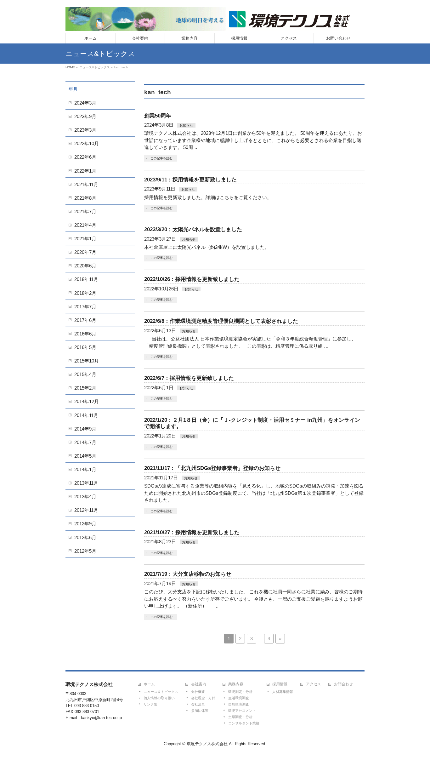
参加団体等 (199, 710)
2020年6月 (85, 265)
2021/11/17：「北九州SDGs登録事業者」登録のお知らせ (212, 468)
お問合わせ (343, 684)
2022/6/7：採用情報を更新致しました (189, 378)
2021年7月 (85, 211)
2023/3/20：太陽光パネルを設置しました (193, 229)
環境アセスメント (242, 710)
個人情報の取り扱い (159, 698)
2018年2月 (85, 293)
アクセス (313, 684)
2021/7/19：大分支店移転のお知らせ (187, 574)
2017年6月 (85, 320)
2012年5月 (85, 551)
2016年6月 (85, 333)
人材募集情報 (282, 692)
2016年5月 (85, 347)
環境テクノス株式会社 (207, 743)
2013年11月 (86, 483)
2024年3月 (85, 103)
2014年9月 (85, 428)
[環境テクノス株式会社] (207, 24)
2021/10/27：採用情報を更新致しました (192, 532)
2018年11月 (86, 279)
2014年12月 (86, 401)
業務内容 (235, 684)
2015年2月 (85, 388)
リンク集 (150, 704)
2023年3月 (85, 130)
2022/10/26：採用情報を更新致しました (192, 279)
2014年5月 (85, 456)
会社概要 (198, 692)
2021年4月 (85, 225)
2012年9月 (85, 523)
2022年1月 (85, 171)
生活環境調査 (238, 698)
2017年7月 (85, 306)
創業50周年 (157, 116)
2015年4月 (85, 374)
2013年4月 (85, 496)
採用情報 (279, 684)
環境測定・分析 (240, 692)
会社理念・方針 (203, 698)
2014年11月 (86, 415)
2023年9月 (85, 116)
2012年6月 (85, 537)
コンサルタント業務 (243, 723)
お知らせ (186, 125)
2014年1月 (85, 469)
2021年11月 (86, 184)
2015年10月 (86, 360)
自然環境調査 (238, 704)
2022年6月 (85, 157)
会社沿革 (198, 704)
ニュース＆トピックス (161, 692)
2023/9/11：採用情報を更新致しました (190, 180)
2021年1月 (85, 238)
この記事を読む (161, 158)
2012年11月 (86, 510)
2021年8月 (85, 198)
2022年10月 (86, 143)
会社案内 (198, 684)
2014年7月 (85, 442)
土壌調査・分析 (240, 717)
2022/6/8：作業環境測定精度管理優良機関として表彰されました (221, 321)
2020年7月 (85, 252)
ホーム (149, 684)
